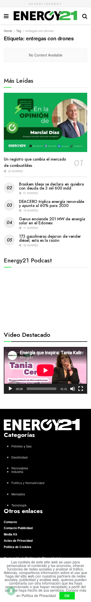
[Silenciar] (72, 388)
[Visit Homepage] (45, 15)
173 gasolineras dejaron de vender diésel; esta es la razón (50, 238)
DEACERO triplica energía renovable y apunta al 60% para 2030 (51, 203)
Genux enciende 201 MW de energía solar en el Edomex (52, 221)
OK (67, 595)
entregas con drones (39, 30)
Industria (17, 471)
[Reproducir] (10, 388)
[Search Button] (84, 15)
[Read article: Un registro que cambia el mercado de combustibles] (45, 122)
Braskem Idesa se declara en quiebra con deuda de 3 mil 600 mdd (51, 186)
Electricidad (19, 457)
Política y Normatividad (27, 483)
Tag (18, 30)
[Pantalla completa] (80, 388)
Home (8, 30)
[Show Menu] (6, 15)
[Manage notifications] (11, 591)
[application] (45, 370)
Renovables (19, 468)
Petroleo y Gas (21, 446)
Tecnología (19, 505)
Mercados (18, 494)
